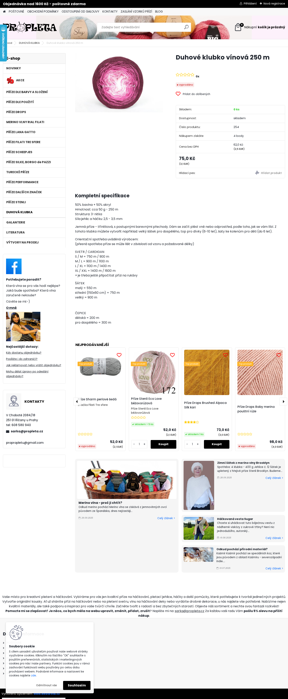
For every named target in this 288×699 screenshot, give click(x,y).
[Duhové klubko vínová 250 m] (119, 82)
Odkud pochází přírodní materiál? (242, 549)
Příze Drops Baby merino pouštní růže (256, 409)
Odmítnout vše (46, 685)
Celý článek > (166, 518)
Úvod (8, 43)
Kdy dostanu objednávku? (23, 353)
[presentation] (77, 401)
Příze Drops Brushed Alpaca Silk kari (205, 405)
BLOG (159, 11)
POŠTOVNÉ (16, 11)
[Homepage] (4, 12)
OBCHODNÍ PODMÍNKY (43, 11)
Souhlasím (77, 685)
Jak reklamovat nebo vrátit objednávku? (33, 365)
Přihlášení (250, 3)
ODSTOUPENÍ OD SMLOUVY (80, 11)
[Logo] (30, 27)
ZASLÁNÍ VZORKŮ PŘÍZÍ (136, 11)
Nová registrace (274, 3)
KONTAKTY (110, 11)
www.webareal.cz (47, 694)
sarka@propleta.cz (27, 431)
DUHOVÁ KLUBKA (29, 43)
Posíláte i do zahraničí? (21, 359)
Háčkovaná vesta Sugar (235, 519)
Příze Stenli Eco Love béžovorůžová (146, 401)
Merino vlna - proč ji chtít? (100, 502)
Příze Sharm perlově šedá (97, 399)
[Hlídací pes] (258, 173)
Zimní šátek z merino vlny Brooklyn (243, 463)
